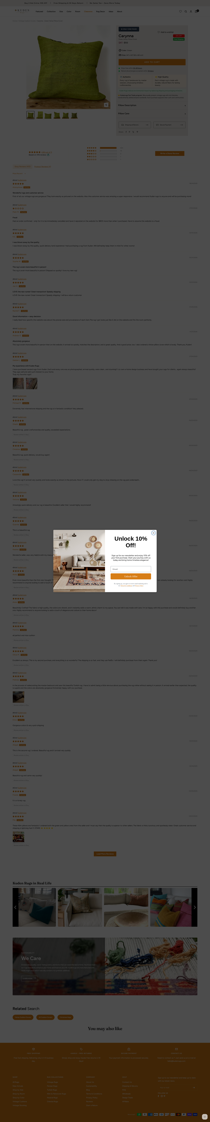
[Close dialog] (153, 533)
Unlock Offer (130, 576)
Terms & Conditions (126, 586)
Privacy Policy (139, 586)
